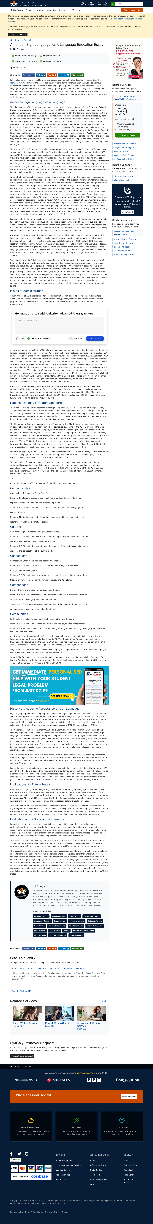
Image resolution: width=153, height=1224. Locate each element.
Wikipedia (67, 968)
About (126, 1160)
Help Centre (129, 1175)
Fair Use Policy (130, 1165)
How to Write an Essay (124, 239)
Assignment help (63, 1175)
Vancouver (54, 968)
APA (14, 968)
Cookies (65, 1212)
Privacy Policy (16, 1212)
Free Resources (97, 1175)
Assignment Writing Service (126, 147)
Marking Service (121, 151)
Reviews (40, 10)
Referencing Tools (121, 247)
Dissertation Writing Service (68, 1165)
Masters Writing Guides (124, 254)
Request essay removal (22, 1056)
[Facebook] (12, 1153)
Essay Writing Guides (123, 250)
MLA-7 (31, 968)
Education (28, 40)
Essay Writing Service (65, 1160)
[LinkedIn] (19, 1153)
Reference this (19, 67)
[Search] (113, 4)
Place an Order (131, 10)
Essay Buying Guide (98, 1179)
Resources (63, 10)
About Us (51, 10)
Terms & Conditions (34, 1212)
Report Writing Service (123, 144)
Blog (92, 1184)
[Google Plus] (27, 1153)
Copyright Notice (52, 1212)
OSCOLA (80, 968)
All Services (61, 1179)
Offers (75, 10)
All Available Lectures (123, 180)
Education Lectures (122, 176)
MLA (22, 968)
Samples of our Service (124, 155)
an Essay (128, 135)
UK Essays (18, 10)
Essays (18, 40)
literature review (17, 83)
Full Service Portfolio (123, 159)
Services (29, 10)
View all (103, 1001)
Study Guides (96, 1170)
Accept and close (16, 34)
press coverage (86, 1073)
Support (91, 5)
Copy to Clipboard (20, 991)
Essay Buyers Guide (122, 243)
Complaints (129, 1170)
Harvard (42, 968)
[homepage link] (11, 40)
